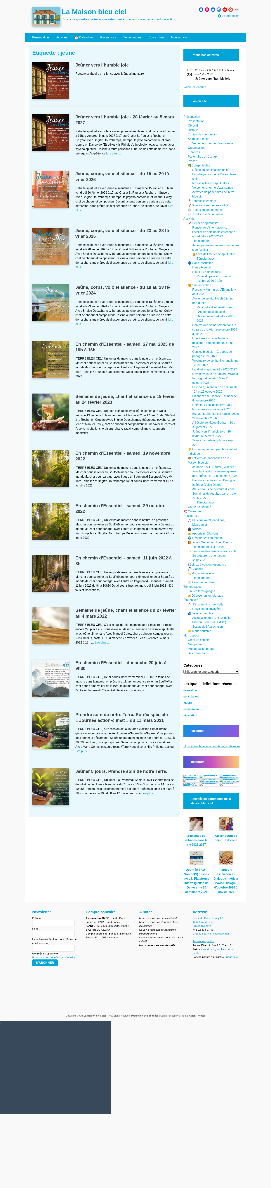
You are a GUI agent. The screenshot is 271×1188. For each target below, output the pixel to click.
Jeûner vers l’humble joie (102, 64)
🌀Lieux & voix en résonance (207, 564)
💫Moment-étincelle (201, 573)
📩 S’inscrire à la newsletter (206, 604)
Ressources (108, 37)
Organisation (196, 147)
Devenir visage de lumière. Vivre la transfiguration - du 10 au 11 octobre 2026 (215, 378)
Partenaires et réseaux (202, 156)
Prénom (36, 918)
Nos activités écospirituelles (210, 183)
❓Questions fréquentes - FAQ (208, 205)
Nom (35, 928)
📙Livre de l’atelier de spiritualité (213, 254)
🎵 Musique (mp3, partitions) (206, 520)
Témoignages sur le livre (208, 546)
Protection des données (144, 1015)
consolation (191, 696)
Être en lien (156, 37)
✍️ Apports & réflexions (203, 533)
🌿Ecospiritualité (199, 165)
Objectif (193, 125)
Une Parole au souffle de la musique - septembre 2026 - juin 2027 (213, 343)
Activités (61, 37)
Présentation (40, 37)
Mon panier (199, 524)
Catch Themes (197, 1015)
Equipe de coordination (203, 134)
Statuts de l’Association (207, 626)
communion (191, 709)
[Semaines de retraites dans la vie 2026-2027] (196, 825)
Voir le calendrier (194, 87)
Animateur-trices (198, 138)
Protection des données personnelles (54, 957)
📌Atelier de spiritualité (203, 223)
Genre (36, 953)
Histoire (193, 130)
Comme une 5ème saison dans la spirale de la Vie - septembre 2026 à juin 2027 (214, 330)
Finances (194, 152)
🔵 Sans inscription (200, 263)
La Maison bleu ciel (94, 12)
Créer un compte (199, 639)
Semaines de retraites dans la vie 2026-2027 (196, 840)
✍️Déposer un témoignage (205, 595)
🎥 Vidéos (194, 529)
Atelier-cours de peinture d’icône (213, 489)
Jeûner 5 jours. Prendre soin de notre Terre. (121, 771)
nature (187, 702)
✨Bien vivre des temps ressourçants (212, 551)
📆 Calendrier (84, 37)
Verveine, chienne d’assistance (212, 143)
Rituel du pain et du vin (207, 271)
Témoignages (132, 37)
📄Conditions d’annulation (205, 214)
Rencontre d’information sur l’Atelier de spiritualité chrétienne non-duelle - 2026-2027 (213, 232)
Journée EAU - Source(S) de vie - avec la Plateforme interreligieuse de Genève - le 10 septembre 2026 (214, 471)
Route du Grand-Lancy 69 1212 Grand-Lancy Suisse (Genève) (208, 922)
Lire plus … (113, 153)
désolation (190, 690)
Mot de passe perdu (201, 648)
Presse (192, 161)
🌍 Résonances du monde (205, 537)
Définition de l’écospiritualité (210, 169)
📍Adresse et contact (202, 200)
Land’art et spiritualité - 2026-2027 (214, 369)
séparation (190, 715)
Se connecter (196, 653)
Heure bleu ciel (202, 267)
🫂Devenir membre (200, 613)
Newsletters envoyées (206, 608)
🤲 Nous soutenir (199, 631)
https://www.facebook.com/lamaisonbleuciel (211, 746)
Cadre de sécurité (199, 506)
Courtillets (232, 956)
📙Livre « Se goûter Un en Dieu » (210, 542)
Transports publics (203, 941)
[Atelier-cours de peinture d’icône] (226, 825)
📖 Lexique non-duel (201, 582)
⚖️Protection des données (205, 209)
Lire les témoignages (201, 591)
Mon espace (179, 37)
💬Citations (195, 569)
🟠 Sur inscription (199, 285)
